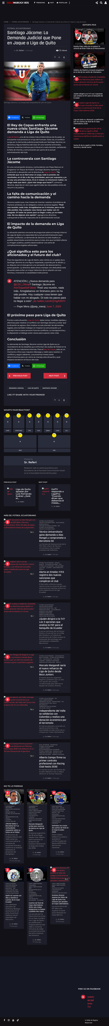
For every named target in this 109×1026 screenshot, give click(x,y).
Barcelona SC (44, 524)
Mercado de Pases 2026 (47, 662)
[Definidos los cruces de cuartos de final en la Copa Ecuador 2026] (60, 796)
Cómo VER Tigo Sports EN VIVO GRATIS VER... (14, 975)
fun (38, 430)
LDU (40, 659)
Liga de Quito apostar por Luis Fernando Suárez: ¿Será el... (24, 494)
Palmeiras (32, 900)
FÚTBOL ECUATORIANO (19, 28)
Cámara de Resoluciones (48, 525)
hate (7, 430)
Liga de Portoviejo (58, 818)
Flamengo (32, 892)
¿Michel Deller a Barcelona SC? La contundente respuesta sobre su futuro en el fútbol (13, 827)
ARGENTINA (53, 744)
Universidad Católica (56, 822)
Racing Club (57, 752)
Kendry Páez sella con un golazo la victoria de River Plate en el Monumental (89, 47)
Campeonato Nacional (10, 807)
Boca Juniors (44, 657)
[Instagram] (9, 1020)
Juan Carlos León (12, 890)
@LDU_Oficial (22, 284)
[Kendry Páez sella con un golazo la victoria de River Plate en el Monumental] (89, 36)
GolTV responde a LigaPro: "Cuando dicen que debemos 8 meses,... (57, 496)
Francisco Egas (44, 609)
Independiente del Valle (47, 703)
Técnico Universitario (47, 529)
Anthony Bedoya (11, 885)
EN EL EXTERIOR (44, 744)
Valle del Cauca (45, 708)
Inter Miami (33, 814)
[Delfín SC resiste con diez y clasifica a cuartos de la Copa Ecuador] (14, 874)
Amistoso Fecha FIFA (46, 608)
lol (66, 430)
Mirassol (55, 891)
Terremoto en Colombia (47, 706)
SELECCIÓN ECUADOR (46, 606)
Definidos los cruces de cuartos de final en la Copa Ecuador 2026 (60, 828)
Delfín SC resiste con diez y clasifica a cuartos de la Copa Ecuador (13, 898)
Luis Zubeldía (55, 609)
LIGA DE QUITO (59, 655)
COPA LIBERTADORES (35, 883)
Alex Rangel (60, 522)
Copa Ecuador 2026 (58, 809)
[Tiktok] (18, 1020)
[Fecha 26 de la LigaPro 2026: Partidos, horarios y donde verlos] (89, 135)
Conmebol (32, 885)
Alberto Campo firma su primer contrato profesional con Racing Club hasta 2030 (52, 762)
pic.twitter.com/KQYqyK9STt (49, 301)
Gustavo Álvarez (35, 812)
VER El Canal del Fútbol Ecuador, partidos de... (36, 975)
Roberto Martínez (45, 613)
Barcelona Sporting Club (13, 810)
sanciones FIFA (58, 567)
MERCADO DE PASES (45, 752)
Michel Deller (11, 821)
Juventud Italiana (12, 891)
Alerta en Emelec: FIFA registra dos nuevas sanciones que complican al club (51, 576)
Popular (63, 3)
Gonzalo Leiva (58, 751)
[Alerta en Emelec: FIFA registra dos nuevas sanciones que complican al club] (20, 568)
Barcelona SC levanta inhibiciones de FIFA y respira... (78, 981)
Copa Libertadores (45, 700)
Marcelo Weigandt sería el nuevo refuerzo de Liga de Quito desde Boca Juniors (52, 670)
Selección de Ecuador (47, 616)
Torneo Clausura (58, 754)
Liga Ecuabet (59, 566)
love (57, 430)
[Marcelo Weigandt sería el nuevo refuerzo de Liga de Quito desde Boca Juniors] (20, 662)
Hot (52, 3)
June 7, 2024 (53, 306)
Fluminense (33, 894)
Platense (40, 900)
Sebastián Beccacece (46, 614)
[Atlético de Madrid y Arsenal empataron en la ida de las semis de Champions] (89, 60)
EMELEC (57, 562)
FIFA (60, 564)
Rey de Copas (50, 349)
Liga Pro (42, 567)
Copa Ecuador (11, 886)
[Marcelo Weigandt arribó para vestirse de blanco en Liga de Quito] (37, 796)
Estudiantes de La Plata (35, 890)
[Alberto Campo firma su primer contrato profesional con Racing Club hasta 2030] (20, 750)
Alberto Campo (44, 748)
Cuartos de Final (58, 811)
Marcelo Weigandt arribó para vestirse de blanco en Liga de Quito (36, 827)
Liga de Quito (13, 137)
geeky (48, 430)
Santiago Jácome (49, 388)
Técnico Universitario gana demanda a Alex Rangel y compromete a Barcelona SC (52, 536)
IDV (56, 698)
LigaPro (49, 567)
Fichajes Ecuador (51, 564)
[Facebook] (4, 1020)
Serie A (41, 569)
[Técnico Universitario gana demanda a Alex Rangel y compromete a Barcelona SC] (20, 527)
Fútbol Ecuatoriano (46, 527)
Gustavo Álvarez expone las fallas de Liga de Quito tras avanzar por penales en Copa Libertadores (60, 899)
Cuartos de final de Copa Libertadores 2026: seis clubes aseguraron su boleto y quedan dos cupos (37, 907)
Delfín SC (9, 888)
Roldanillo (43, 704)
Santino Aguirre (45, 754)
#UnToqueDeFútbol (24, 287)
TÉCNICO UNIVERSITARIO (47, 522)
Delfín (54, 812)
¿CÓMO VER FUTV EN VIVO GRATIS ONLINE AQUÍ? (57, 976)
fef (59, 525)
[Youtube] (13, 1020)
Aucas (62, 808)
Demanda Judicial (16, 388)
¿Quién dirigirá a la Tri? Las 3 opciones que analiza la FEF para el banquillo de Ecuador (52, 623)
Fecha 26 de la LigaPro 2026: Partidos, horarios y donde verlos (88, 146)
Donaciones (56, 701)
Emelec (41, 564)
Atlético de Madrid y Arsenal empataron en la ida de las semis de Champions (89, 71)
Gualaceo (55, 814)
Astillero (55, 808)
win (54, 450)
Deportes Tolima (45, 701)
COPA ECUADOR (57, 806)
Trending (40, 3)
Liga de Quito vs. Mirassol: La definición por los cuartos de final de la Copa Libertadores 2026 (89, 121)
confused (18, 430)
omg (20, 450)
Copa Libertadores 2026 (35, 887)
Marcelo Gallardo (45, 611)
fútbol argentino (45, 751)
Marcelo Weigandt (52, 660)
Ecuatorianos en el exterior (49, 749)
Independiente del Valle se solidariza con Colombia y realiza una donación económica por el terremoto (52, 717)
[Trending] (7, 522)
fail (29, 430)
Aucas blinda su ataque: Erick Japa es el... (99, 976)
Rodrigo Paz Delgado (59, 892)
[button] (3, 3)
